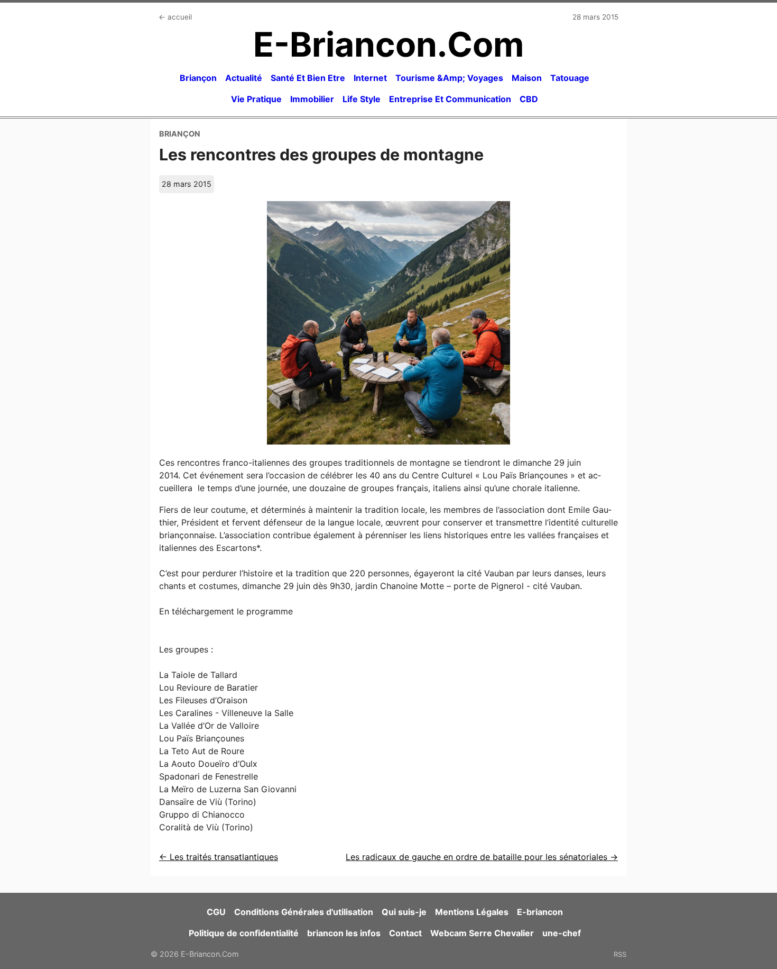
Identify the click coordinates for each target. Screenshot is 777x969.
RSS (620, 954)
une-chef (561, 933)
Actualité (243, 78)
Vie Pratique (256, 99)
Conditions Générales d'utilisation (303, 912)
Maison (527, 78)
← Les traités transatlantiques (218, 857)
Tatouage (569, 78)
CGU (216, 912)
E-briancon (540, 912)
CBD (529, 99)
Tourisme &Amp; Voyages (449, 78)
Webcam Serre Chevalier (482, 933)
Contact (405, 933)
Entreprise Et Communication (450, 99)
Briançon (198, 78)
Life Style (362, 99)
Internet (370, 78)
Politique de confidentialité (244, 933)
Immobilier (312, 99)
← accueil (175, 17)
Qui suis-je (404, 912)
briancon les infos (344, 933)
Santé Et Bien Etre (308, 78)
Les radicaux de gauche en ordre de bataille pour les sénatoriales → (482, 857)
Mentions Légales (471, 912)
